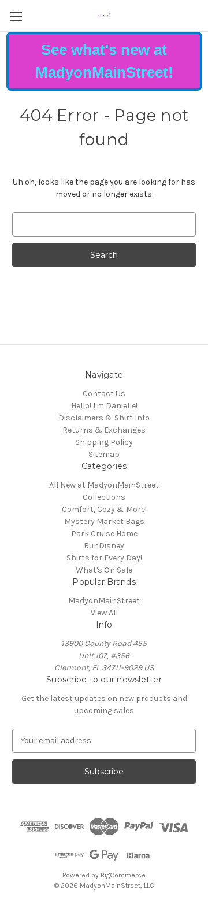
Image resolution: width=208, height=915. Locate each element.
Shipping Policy (104, 442)
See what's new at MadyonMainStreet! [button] (104, 61)
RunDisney (104, 546)
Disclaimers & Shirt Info (104, 418)
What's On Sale (104, 570)
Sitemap (104, 454)
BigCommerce (123, 875)
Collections (104, 497)
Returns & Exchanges (104, 430)
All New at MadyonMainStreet (104, 485)
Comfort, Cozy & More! (104, 509)
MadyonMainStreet (104, 601)
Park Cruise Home (104, 533)
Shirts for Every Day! (104, 558)
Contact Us (104, 394)
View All (104, 613)
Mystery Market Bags (104, 521)
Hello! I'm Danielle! (104, 406)
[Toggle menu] (16, 16)
